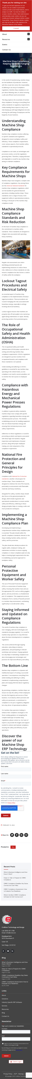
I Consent (16, 28)
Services (4, 1006)
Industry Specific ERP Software (12, 1002)
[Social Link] (3, 951)
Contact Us (5, 1016)
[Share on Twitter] (12, 835)
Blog (13, 847)
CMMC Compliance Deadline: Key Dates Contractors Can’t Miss (15, 976)
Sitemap (21, 1074)
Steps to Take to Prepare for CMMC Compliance (14, 969)
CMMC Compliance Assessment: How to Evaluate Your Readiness (15, 982)
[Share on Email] (26, 835)
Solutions (5, 999)
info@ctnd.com (11, 933)
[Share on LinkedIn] (21, 835)
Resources (5, 1009)
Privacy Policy (7, 1074)
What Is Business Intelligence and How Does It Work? (15, 963)
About (4, 995)
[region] (16, 16)
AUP (15, 1074)
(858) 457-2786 (10, 931)
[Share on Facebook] (17, 835)
